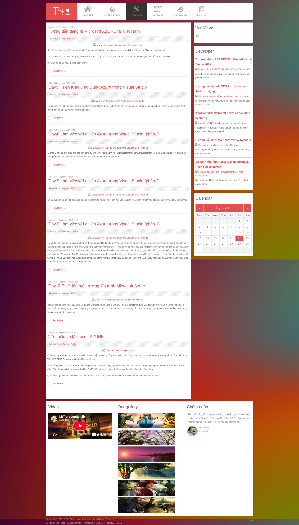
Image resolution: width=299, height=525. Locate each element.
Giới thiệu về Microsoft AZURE (75, 336)
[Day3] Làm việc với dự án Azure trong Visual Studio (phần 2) (103, 181)
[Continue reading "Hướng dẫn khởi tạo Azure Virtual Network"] (223, 145)
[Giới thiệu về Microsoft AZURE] (117, 350)
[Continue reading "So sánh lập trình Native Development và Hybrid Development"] (223, 174)
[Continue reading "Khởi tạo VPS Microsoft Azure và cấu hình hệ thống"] (223, 123)
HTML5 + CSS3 (114, 523)
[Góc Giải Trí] (180, 4)
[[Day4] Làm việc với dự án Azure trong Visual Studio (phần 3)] (118, 148)
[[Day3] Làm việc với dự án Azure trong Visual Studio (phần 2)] (118, 195)
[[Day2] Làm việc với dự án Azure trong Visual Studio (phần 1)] (118, 238)
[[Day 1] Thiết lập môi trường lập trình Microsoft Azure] (118, 300)
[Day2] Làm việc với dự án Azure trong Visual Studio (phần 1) (103, 224)
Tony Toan (60, 523)
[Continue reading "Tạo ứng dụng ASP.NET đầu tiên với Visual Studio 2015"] (223, 69)
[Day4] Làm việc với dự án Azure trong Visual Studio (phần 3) (103, 134)
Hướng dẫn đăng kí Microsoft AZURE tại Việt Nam (93, 31)
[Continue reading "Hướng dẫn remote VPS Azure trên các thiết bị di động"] (223, 96)
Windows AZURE (70, 39)
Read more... (59, 71)
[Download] (158, 4)
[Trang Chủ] (88, 4)
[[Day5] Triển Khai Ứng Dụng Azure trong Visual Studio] (117, 101)
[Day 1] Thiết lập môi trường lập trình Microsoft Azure (96, 286)
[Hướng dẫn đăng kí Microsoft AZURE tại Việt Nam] (117, 45)
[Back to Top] (251, 519)
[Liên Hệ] (201, 4)
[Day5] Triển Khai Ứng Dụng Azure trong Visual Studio (97, 87)
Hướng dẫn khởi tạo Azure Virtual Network (223, 140)
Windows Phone (75, 523)
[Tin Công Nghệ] (112, 4)
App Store (101, 523)
